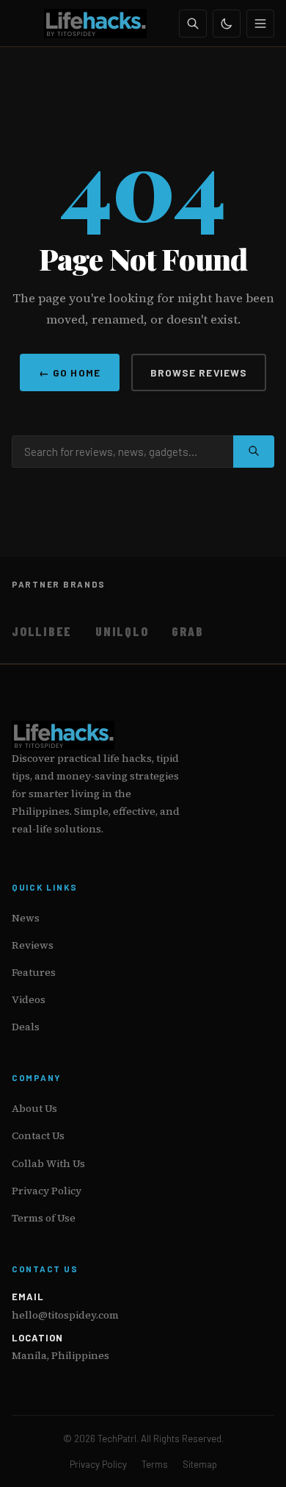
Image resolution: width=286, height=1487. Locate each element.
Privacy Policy (46, 1190)
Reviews (33, 945)
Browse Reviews (198, 372)
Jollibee (42, 631)
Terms (155, 1464)
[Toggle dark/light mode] (227, 24)
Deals (26, 1026)
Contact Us (38, 1135)
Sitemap (200, 1464)
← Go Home (69, 372)
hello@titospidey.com (65, 1315)
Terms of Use (44, 1217)
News (26, 917)
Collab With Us (48, 1163)
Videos (28, 999)
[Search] (193, 24)
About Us (34, 1108)
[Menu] (260, 24)
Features (34, 972)
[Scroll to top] (246, 1459)
